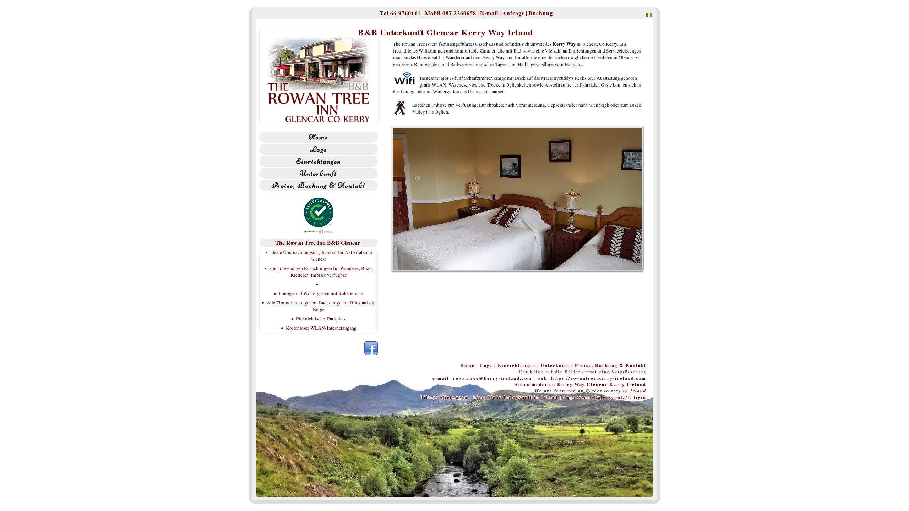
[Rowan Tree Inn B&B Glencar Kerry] (645, 15)
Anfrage (513, 13)
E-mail (489, 13)
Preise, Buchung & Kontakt (318, 185)
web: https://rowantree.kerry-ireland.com (591, 378)
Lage (318, 149)
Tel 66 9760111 (400, 13)
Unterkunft (318, 173)
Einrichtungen (318, 161)
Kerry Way (564, 44)
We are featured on (590, 391)
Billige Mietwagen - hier (452, 397)
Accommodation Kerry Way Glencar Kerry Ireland (580, 384)
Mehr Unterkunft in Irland (523, 397)
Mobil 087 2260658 (450, 13)
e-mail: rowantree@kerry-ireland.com (482, 378)
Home (318, 137)
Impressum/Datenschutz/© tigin (604, 397)
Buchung (540, 13)
